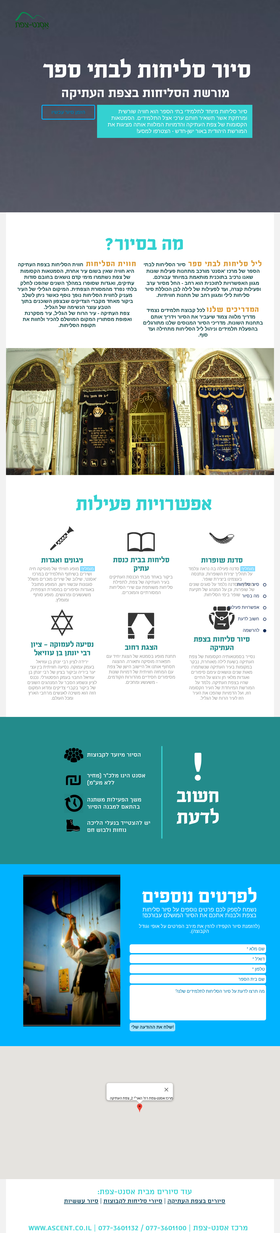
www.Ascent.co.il (60, 1228)
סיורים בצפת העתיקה (196, 1201)
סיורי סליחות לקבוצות (132, 1201)
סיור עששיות (81, 1201)
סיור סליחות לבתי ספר (147, 69)
